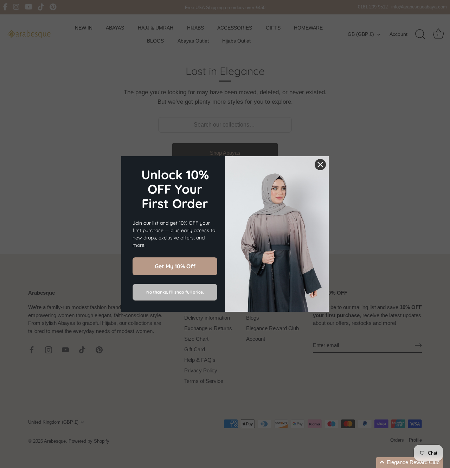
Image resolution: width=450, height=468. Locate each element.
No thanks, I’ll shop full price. (175, 292)
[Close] (320, 164)
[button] (409, 462)
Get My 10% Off (175, 266)
